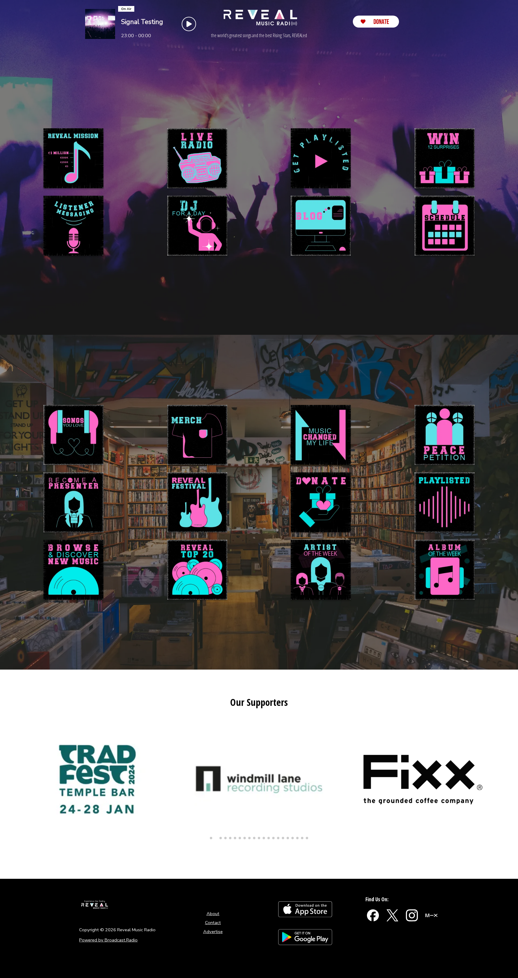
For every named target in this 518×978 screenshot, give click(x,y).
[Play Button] (189, 24)
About (213, 914)
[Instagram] (411, 915)
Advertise (213, 932)
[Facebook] (372, 915)
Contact (213, 923)
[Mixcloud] (431, 915)
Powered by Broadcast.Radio (108, 940)
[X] (392, 915)
